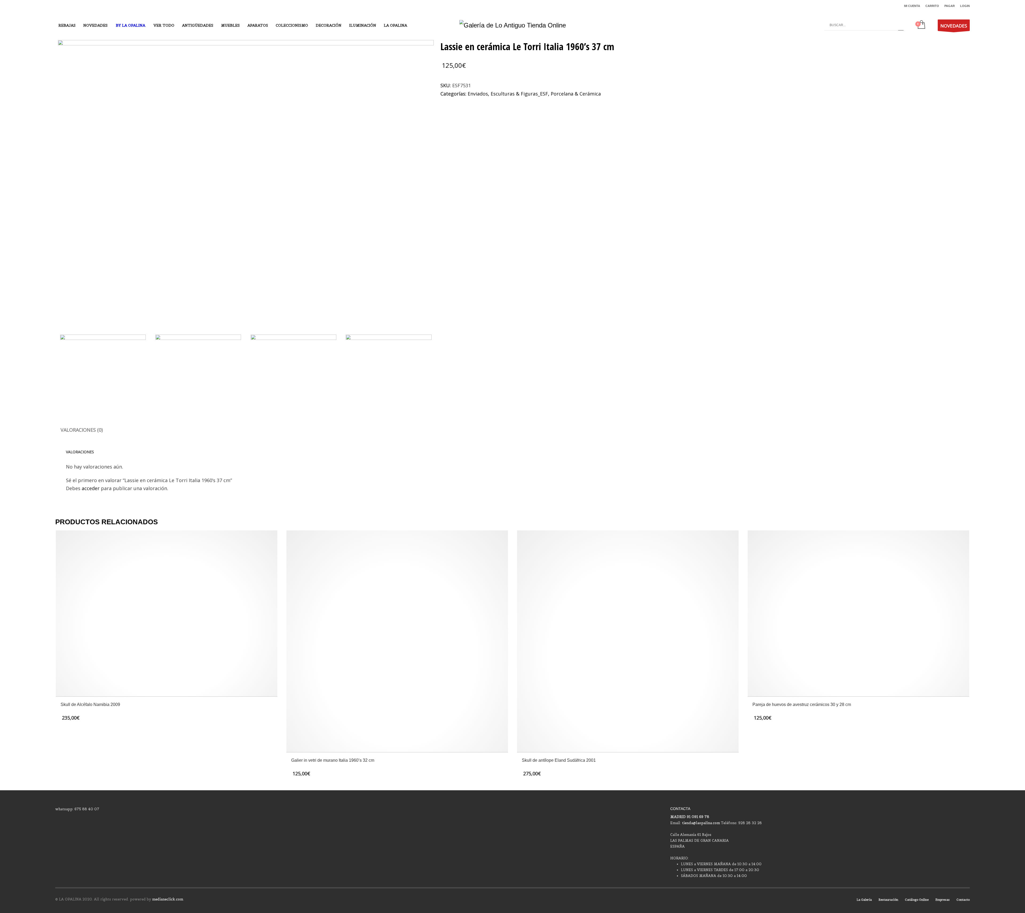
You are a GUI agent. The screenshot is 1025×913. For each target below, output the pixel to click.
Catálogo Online (917, 900)
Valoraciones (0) (82, 430)
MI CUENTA (912, 5)
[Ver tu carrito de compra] (921, 25)
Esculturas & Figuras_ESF (519, 93)
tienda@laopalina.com (701, 823)
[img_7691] (388, 367)
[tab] (81, 429)
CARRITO (932, 5)
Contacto (963, 900)
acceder (91, 488)
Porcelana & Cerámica (576, 93)
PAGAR (949, 5)
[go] (901, 25)
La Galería (864, 900)
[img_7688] (246, 181)
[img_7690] (293, 367)
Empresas (942, 900)
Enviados (478, 93)
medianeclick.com (167, 899)
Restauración (888, 900)
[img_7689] (198, 367)
